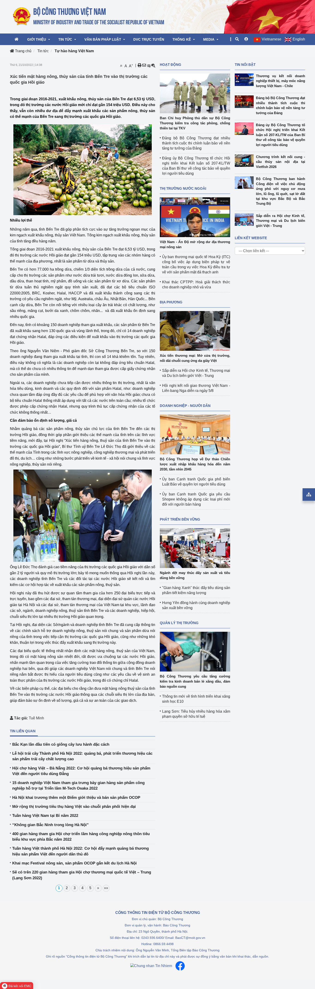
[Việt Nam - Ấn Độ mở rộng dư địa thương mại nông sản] (195, 217)
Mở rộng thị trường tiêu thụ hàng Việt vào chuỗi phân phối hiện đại (74, 806)
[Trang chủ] (89, 16)
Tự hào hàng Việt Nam (74, 51)
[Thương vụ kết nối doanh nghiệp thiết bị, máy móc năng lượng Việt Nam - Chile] (245, 79)
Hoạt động (170, 65)
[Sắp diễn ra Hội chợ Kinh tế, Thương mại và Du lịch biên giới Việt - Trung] (245, 219)
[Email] (144, 65)
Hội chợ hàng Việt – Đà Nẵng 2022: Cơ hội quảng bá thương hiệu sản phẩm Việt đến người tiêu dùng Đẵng (81, 771)
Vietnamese (271, 39)
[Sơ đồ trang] (309, 494)
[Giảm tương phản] (153, 65)
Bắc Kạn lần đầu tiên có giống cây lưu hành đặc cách (60, 744)
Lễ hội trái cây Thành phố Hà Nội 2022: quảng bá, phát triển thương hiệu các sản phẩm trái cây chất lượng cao (82, 756)
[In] (139, 65)
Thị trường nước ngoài (183, 188)
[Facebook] (180, 966)
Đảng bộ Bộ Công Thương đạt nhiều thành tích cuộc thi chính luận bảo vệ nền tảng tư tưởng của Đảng (196, 143)
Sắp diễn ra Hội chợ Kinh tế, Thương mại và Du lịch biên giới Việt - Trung (280, 221)
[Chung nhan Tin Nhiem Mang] (151, 965)
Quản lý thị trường (179, 623)
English (299, 39)
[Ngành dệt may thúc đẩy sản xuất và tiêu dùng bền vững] (195, 548)
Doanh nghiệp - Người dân (185, 406)
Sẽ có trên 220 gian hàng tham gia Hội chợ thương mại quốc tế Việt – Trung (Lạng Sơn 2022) (81, 875)
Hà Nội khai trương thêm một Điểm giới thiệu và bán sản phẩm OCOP (76, 797)
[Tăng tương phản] (149, 65)
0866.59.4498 (163, 944)
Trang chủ (22, 51)
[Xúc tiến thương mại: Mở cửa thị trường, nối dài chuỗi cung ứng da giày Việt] (195, 331)
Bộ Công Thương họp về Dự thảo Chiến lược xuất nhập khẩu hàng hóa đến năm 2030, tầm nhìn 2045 (195, 464)
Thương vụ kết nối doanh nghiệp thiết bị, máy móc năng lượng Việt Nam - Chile (280, 81)
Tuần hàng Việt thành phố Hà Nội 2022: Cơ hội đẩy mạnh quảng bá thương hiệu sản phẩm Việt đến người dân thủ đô (80, 851)
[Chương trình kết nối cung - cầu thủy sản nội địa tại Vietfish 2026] (245, 160)
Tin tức (43, 51)
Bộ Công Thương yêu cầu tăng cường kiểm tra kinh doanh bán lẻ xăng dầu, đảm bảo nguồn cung (195, 681)
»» (106, 888)
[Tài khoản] (246, 39)
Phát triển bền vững (180, 519)
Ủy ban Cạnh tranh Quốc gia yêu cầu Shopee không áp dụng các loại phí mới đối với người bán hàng (196, 499)
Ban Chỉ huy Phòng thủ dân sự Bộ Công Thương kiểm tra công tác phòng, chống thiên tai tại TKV (195, 123)
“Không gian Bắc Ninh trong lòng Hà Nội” (50, 825)
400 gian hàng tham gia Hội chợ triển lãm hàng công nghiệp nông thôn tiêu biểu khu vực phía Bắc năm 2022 (81, 837)
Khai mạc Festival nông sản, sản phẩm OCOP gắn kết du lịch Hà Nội (74, 863)
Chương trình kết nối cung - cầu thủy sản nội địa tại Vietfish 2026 (280, 162)
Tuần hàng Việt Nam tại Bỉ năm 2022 (45, 815)
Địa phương (171, 302)
